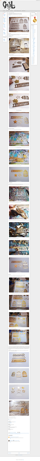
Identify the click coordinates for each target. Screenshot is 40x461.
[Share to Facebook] (19, 432)
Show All (5, 35)
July (33, 33)
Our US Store (7, 10)
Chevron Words (9, 422)
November (34, 30)
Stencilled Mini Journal (33, 48)
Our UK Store (11, 10)
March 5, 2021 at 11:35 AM (16, 440)
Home (4, 10)
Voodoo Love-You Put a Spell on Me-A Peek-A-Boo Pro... (34, 42)
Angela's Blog (4, 39)
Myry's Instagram (5, 29)
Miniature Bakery (33, 53)
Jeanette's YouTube (5, 14)
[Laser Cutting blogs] (34, 23)
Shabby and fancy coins (34, 46)
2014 (32, 62)
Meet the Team (23, 10)
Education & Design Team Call (17, 10)
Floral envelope (34, 54)
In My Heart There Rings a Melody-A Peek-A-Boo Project (34, 51)
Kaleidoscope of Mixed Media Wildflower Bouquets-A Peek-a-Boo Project (5, 20)
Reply (10, 438)
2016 (32, 60)
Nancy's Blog (4, 32)
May (33, 35)
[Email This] (17, 432)
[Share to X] (18, 432)
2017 (32, 59)
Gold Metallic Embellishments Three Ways (34, 39)
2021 (32, 28)
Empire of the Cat (10, 419)
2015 (32, 61)
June (33, 34)
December (34, 29)
